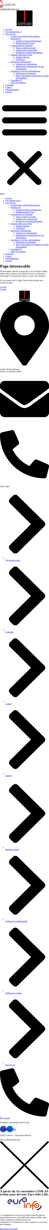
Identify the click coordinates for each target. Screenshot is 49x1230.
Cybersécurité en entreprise (21, 46)
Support (8, 92)
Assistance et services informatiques (25, 71)
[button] (24, 145)
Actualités (9, 85)
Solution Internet (22, 57)
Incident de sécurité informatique (29, 52)
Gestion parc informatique (26, 64)
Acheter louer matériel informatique (25, 36)
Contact (8, 87)
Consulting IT (16, 80)
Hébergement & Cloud (25, 43)
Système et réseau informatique (28, 41)
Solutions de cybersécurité (26, 50)
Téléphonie (20, 59)
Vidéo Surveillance (18, 83)
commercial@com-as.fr (9, 9)
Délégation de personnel (26, 73)
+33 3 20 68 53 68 (7, 4)
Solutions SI (15, 39)
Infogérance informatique (20, 62)
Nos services (10, 34)
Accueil (8, 29)
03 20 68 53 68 (6, 482)
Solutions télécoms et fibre (21, 55)
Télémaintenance (12, 90)
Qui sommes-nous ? (13, 32)
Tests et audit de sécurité (26, 48)
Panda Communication (30, 1140)
